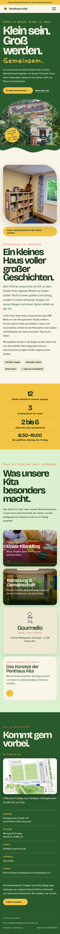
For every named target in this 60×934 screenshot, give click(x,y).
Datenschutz (18, 928)
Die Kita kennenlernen (18, 90)
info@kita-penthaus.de (14, 848)
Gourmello (8, 860)
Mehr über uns (42, 90)
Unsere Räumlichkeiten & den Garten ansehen (30, 231)
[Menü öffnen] (54, 8)
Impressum (7, 928)
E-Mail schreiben (15, 902)
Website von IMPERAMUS (47, 928)
